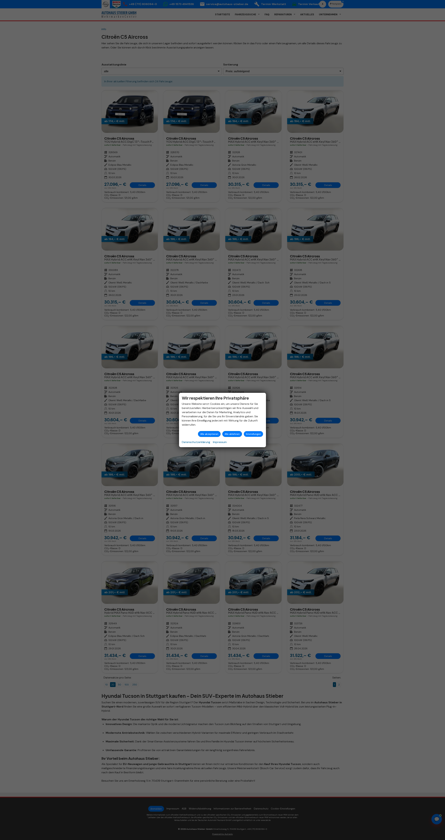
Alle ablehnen (232, 434)
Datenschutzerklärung (196, 442)
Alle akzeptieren (209, 434)
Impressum (220, 442)
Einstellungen (253, 434)
